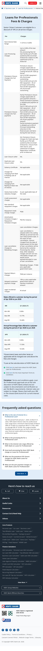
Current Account (19, 537)
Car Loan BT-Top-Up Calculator (12, 575)
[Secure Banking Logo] (6, 620)
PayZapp (32, 540)
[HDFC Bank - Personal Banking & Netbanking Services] (11, 606)
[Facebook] (3, 630)
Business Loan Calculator (10, 556)
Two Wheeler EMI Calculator (29, 553)
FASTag (4, 542)
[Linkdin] (18, 630)
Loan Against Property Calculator (13, 561)
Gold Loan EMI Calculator (29, 556)
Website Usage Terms (26, 637)
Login (32, 3)
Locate (36, 491)
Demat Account (31, 537)
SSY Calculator (26, 564)
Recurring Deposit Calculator (12, 572)
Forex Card (24, 540)
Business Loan (25, 528)
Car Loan (16, 528)
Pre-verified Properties (10, 534)
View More (21, 582)
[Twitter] (14, 630)
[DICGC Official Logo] (10, 613)
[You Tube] (10, 630)
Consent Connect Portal (10, 637)
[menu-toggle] (40, 3)
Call (8, 491)
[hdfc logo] (10, 3)
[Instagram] (7, 630)
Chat (22, 491)
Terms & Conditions (18, 634)
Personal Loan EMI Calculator (23, 550)
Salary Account (7, 537)
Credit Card (6, 540)
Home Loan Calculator (9, 558)
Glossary (38, 637)
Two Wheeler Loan (8, 531)
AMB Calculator (31, 561)
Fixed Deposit (13, 542)
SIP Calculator (18, 567)
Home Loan (28, 531)
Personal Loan (7, 528)
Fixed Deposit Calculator (10, 570)
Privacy (29, 634)
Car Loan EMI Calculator (10, 553)
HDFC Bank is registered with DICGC (24, 612)
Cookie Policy (6, 634)
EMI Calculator (7, 550)
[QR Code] (4, 613)
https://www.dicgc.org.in (23, 615)
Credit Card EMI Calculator (11, 564)
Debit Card (15, 540)
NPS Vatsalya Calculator (10, 578)
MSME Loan (23, 542)
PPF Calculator (7, 567)
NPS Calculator (29, 575)
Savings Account (24, 534)
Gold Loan (19, 531)
